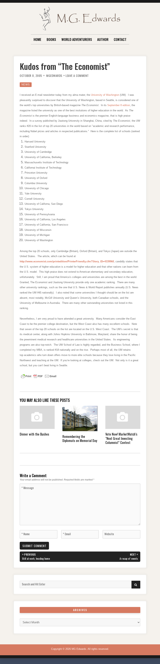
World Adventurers (76, 39)
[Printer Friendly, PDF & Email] (39, 376)
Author (102, 39)
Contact (120, 39)
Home (37, 39)
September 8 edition (118, 105)
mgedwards (54, 75)
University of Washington (105, 94)
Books (51, 39)
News (25, 84)
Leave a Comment (77, 75)
